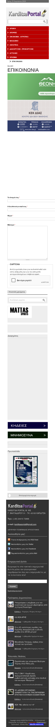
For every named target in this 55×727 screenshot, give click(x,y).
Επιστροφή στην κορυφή (27, 495)
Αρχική (10, 66)
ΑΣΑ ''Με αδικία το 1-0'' (25, 704)
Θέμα (10, 215)
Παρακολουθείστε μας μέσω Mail (24, 553)
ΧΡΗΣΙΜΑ (13, 57)
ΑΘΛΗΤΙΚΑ (14, 45)
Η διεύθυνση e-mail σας (17, 206)
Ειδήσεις (18, 611)
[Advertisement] (27, 162)
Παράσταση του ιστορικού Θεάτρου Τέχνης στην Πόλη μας (30, 662)
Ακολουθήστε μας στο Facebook (23, 549)
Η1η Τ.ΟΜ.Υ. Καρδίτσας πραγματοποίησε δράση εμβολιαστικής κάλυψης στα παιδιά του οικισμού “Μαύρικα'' (30, 676)
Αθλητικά (18, 622)
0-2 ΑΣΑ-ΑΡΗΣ (20, 617)
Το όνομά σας (13, 197)
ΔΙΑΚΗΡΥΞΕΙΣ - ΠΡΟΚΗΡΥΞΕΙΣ (21, 49)
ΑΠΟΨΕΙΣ (13, 32)
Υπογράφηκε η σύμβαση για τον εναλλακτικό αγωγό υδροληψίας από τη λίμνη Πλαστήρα (31, 604)
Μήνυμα (11, 225)
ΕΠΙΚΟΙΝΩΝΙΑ (17, 61)
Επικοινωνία (41, 722)
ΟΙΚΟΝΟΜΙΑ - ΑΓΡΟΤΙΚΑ (19, 36)
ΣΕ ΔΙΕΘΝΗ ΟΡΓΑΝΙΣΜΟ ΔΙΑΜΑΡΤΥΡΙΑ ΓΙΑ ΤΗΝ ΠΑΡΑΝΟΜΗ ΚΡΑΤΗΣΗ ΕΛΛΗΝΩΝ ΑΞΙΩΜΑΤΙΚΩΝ (30, 692)
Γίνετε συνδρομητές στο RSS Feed (24, 539)
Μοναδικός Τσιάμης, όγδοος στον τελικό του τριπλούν (29, 643)
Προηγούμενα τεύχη (15, 591)
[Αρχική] (27, 12)
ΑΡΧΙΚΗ (13, 28)
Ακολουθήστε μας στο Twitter (22, 544)
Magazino (18, 668)
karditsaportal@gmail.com (25, 524)
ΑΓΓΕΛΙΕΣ (13, 53)
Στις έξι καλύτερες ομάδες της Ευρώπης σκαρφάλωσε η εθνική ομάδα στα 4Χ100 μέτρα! (28, 629)
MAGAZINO (14, 41)
